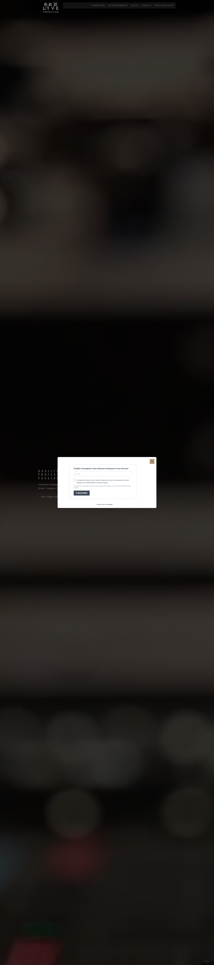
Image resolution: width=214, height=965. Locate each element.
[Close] (152, 461)
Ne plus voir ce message (105, 504)
